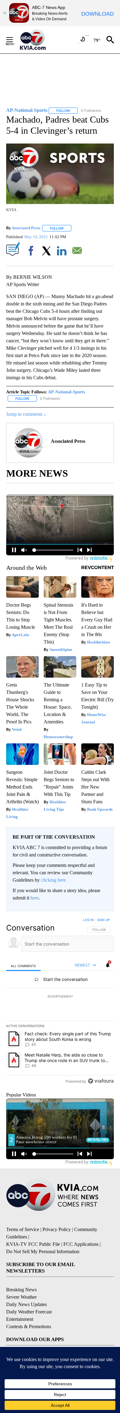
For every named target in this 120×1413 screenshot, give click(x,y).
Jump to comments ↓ (26, 414)
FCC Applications (80, 1244)
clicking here (53, 880)
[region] (60, 1002)
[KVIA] (39, 39)
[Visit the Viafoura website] (101, 1081)
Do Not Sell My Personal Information (42, 1251)
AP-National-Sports (66, 392)
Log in (88, 920)
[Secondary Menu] (14, 39)
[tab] (23, 965)
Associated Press (26, 228)
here (34, 897)
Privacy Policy (56, 1229)
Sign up (103, 920)
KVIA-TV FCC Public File (33, 1244)
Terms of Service (22, 1229)
